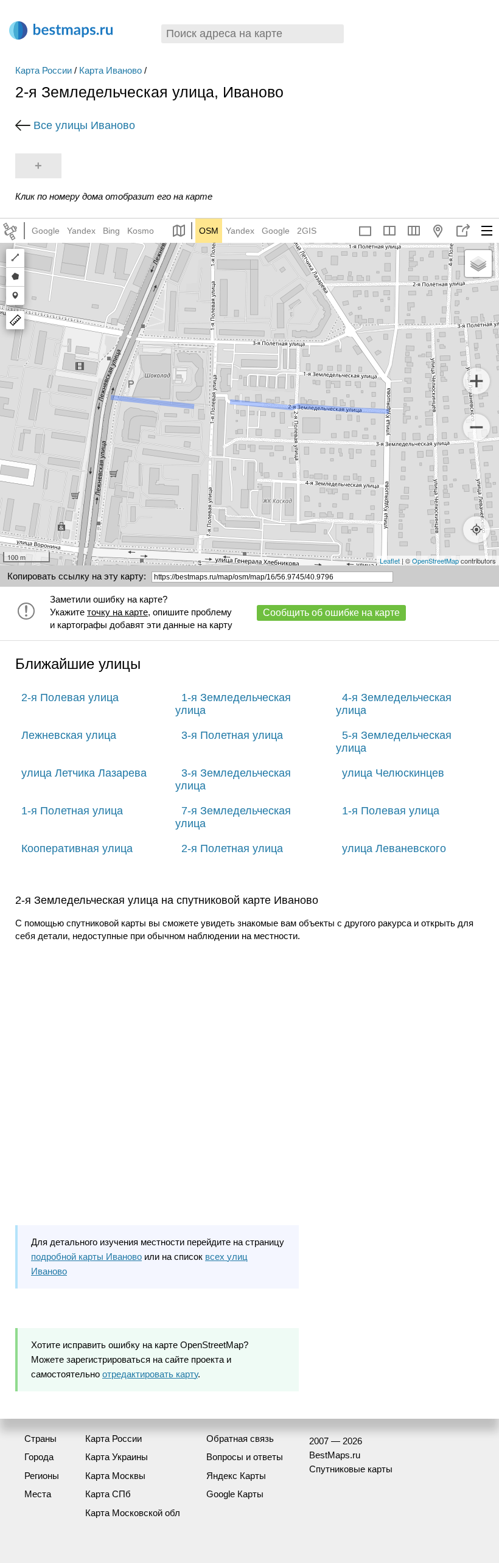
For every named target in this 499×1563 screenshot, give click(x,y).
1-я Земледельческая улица (233, 703)
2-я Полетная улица (232, 848)
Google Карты (234, 1494)
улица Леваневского (394, 848)
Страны (40, 1438)
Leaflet (390, 560)
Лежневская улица (68, 735)
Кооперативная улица (77, 848)
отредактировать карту (150, 1374)
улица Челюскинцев (393, 773)
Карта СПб (108, 1494)
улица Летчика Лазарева (84, 773)
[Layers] (478, 263)
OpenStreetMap (435, 560)
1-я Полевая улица (390, 811)
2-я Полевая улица (70, 697)
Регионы (41, 1475)
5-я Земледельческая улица (394, 741)
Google (46, 231)
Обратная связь (240, 1438)
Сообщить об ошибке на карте (331, 612)
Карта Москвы (115, 1475)
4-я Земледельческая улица (394, 703)
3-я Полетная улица (232, 735)
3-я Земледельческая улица (233, 779)
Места (37, 1494)
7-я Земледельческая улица (233, 817)
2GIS (306, 231)
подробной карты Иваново (86, 1256)
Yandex (81, 231)
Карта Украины (116, 1457)
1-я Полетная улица (72, 811)
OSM (208, 231)
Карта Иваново (110, 70)
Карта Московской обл (132, 1513)
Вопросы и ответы (244, 1457)
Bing (111, 231)
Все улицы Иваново (84, 125)
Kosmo (140, 231)
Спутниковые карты (351, 1469)
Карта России (43, 70)
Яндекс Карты (236, 1475)
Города (39, 1457)
